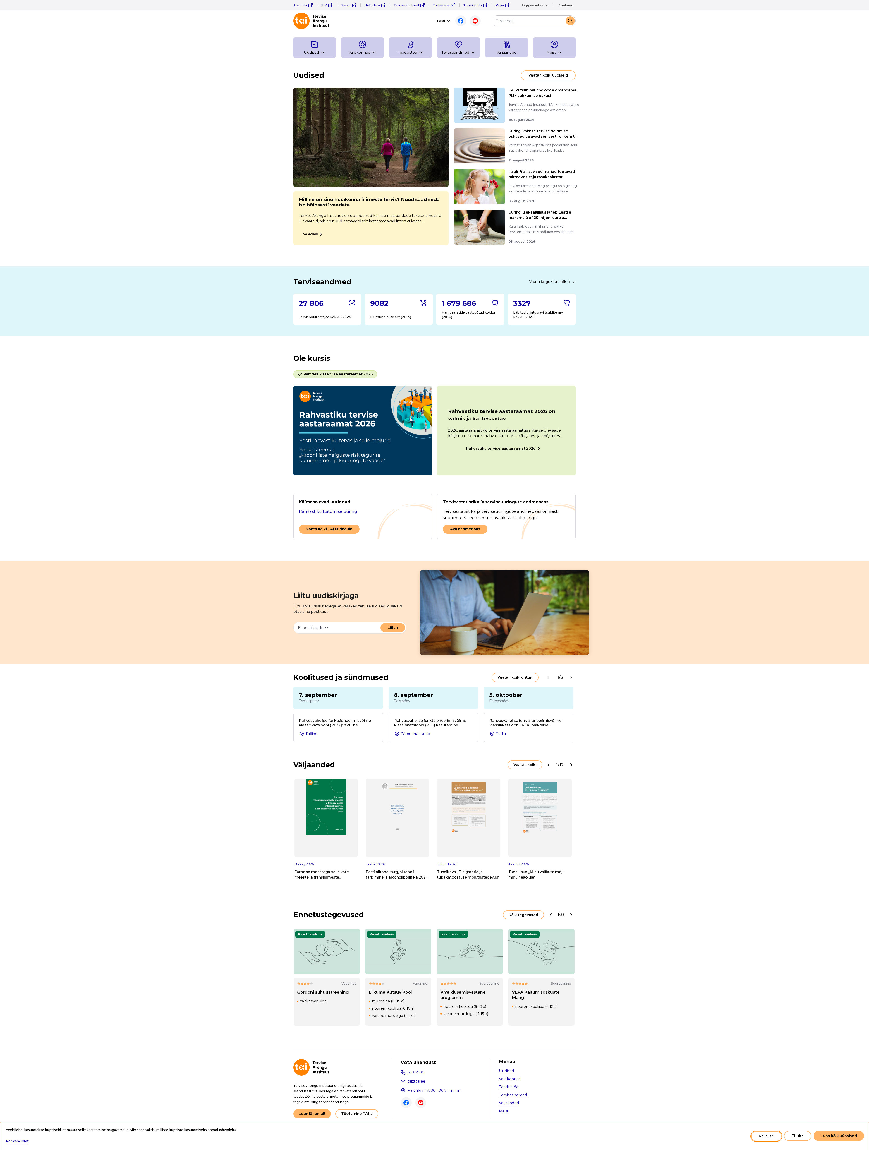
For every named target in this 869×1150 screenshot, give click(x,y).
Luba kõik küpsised (839, 1136)
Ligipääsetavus (534, 5)
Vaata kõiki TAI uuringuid (329, 529)
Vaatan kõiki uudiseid (548, 75)
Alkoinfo (300, 5)
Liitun (393, 627)
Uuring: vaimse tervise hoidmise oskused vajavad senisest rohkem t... (543, 134)
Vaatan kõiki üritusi (515, 677)
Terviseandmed (406, 5)
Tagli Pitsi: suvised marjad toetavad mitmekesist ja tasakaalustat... (542, 174)
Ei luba (798, 1136)
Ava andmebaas (465, 529)
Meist (504, 1111)
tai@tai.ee (416, 1081)
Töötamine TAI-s (356, 1114)
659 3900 (416, 1072)
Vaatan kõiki (524, 765)
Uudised (506, 1071)
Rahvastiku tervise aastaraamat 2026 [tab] (338, 374)
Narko (346, 5)
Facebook (460, 20)
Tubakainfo (472, 5)
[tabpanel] (434, 430)
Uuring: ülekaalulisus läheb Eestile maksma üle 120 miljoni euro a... (540, 215)
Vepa (500, 5)
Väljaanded (509, 1103)
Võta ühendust (418, 1062)
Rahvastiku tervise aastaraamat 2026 (501, 448)
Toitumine (441, 5)
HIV (324, 5)
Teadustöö (508, 1087)
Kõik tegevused (523, 915)
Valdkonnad (510, 1079)
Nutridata (372, 5)
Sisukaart (566, 5)
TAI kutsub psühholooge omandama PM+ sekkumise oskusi (542, 93)
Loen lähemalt (312, 1114)
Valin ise (766, 1136)
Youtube (475, 20)
